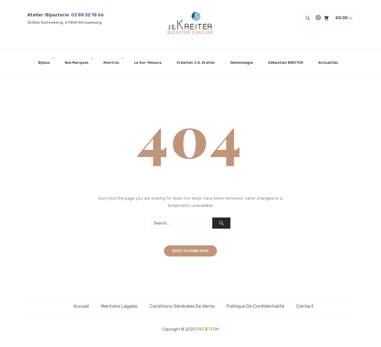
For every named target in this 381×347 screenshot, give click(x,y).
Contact (305, 306)
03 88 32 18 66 (87, 15)
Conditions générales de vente (181, 306)
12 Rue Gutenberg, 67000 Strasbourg (64, 22)
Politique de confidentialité (255, 306)
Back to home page (190, 251)
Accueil (81, 306)
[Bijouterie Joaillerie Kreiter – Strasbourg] (190, 24)
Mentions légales (119, 306)
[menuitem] (46, 62)
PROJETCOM (207, 329)
